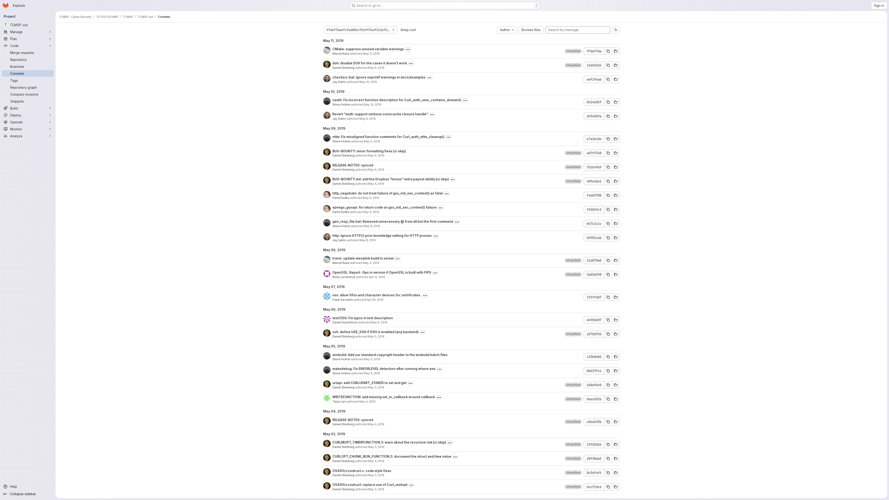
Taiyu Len (339, 401)
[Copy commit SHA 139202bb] (608, 444)
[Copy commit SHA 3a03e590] (608, 274)
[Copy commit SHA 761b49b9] (608, 167)
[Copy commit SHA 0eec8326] (608, 399)
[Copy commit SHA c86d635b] (608, 421)
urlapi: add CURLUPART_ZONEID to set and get (369, 383)
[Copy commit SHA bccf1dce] (608, 487)
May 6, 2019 (371, 198)
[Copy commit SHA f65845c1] (608, 209)
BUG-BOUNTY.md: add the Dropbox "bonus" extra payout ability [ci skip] (390, 179)
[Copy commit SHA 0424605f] (608, 102)
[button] (573, 51)
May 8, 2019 (372, 226)
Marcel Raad (340, 53)
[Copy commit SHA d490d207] (608, 320)
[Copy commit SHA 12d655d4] (608, 65)
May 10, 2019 (368, 82)
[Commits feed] (616, 30)
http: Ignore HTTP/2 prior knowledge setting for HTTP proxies (382, 236)
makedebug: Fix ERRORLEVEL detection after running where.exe (383, 369)
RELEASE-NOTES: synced (352, 165)
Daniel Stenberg (343, 67)
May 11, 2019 (371, 53)
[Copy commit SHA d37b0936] (608, 334)
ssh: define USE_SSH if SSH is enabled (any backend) (375, 332)
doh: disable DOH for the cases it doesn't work (369, 63)
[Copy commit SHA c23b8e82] (608, 356)
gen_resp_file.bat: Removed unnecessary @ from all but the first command (392, 221)
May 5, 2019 (376, 336)
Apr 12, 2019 (377, 277)
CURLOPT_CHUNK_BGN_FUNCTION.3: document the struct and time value (391, 456)
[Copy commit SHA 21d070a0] (608, 260)
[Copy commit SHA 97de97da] (608, 51)
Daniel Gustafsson (344, 322)
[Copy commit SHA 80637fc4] (608, 371)
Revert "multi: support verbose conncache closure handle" (380, 114)
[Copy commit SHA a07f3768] (608, 153)
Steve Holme (341, 104)
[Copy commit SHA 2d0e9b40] (608, 385)
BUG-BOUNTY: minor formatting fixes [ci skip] (369, 151)
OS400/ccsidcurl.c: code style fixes (361, 471)
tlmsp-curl (408, 30)
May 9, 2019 (376, 67)
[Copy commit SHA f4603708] (608, 195)
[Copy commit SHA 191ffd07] (608, 297)
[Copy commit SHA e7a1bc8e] (608, 139)
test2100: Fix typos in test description (362, 318)
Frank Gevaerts (342, 299)
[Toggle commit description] (408, 49)
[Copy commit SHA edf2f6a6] (608, 79)
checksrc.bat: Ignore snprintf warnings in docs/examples (379, 77)
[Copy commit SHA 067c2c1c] (608, 223)
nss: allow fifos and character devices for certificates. (376, 295)
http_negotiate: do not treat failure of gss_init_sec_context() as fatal (387, 193)
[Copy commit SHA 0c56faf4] (608, 472)
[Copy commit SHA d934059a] (608, 116)
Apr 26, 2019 (375, 299)
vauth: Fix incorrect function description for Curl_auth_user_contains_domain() (396, 100)
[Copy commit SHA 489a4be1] (608, 181)
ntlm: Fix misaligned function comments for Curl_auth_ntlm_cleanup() (388, 137)
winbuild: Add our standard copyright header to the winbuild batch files (390, 355)
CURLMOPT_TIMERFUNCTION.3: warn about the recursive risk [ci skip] (389, 442)
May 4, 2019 (376, 183)
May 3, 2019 (376, 387)
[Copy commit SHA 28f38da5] (608, 458)
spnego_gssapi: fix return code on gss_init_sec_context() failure (384, 207)
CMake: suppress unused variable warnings (368, 49)
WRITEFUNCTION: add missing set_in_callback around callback (383, 397)
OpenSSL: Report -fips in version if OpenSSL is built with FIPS (381, 272)
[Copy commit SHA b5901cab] (608, 237)
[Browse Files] (616, 51)
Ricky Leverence (343, 277)
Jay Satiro (339, 82)
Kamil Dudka (340, 198)
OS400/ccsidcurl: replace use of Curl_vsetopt (369, 485)
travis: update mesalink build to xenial (363, 258)
